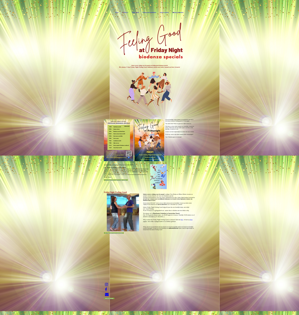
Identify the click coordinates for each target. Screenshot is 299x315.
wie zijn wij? (125, 12)
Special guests (135, 12)
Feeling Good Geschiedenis (149, 12)
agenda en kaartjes (164, 12)
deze (191, 219)
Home (117, 12)
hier (182, 219)
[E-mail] (107, 294)
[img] (149, 38)
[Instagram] (106, 284)
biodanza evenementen (178, 12)
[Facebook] (106, 289)
